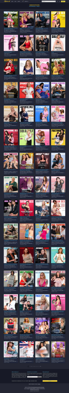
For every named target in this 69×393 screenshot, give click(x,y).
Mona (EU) (43, 53)
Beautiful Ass (14, 125)
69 (27, 125)
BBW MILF (13, 31)
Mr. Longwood (22, 53)
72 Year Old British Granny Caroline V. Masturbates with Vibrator (9, 52)
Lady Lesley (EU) (58, 77)
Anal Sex (27, 54)
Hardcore (21, 31)
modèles (18, 1)
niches (15, 1)
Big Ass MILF (60, 125)
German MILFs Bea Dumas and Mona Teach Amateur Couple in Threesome (42, 52)
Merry (9, 124)
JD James (52, 77)
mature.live (27, 1)
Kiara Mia (42, 100)
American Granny (22, 78)
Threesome (37, 54)
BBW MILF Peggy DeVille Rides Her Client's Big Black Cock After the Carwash (10, 28)
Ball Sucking (27, 31)
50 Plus (43, 54)
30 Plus (24, 31)
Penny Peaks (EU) (28, 53)
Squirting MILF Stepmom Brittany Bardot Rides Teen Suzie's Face (41, 123)
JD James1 (61, 124)
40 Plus (7, 31)
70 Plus (7, 54)
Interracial (52, 125)
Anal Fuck (24, 54)
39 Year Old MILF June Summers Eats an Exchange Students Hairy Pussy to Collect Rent (58, 28)
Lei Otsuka (27, 124)
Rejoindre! (63, 1)
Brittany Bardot (38, 124)
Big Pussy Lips (59, 54)
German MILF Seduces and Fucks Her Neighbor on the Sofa (56, 99)
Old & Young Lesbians (54, 31)
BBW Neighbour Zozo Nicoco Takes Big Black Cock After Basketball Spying (42, 76)
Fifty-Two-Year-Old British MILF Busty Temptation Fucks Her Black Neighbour (57, 123)
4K (8, 31)
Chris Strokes (37, 100)
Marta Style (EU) (22, 100)
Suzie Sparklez (44, 124)
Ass (9, 31)
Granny (5, 54)
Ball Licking (47, 31)
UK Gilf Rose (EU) (53, 53)
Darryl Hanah (6, 100)
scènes (12, 1)
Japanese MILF (22, 125)
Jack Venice (11, 100)
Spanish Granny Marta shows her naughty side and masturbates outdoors (26, 99)
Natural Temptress (11, 77)
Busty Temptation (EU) (54, 124)
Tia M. (21, 77)
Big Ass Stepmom (31, 31)
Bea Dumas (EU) (38, 53)
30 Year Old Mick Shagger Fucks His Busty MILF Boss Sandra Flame (42, 28)
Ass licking (43, 31)
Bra (61, 54)
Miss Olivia (5, 77)
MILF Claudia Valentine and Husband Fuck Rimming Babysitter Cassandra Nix (10, 146)
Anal (22, 54)
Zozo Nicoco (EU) (43, 77)
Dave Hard (5, 124)
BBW (11, 31)
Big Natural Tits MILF (47, 54)
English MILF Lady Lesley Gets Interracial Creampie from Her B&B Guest (57, 76)
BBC (4, 31)
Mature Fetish (6, 125)
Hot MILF (52, 100)
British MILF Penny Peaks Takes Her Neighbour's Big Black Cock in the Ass (25, 52)
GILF (52, 54)
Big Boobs (11, 54)
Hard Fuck (52, 78)
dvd (22, 1)
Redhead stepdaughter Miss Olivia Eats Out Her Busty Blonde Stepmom (10, 76)
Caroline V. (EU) (6, 53)
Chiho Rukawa (22, 124)
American (28, 78)
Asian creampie (30, 125)
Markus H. (57, 100)
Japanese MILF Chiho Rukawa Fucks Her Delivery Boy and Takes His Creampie (26, 123)
